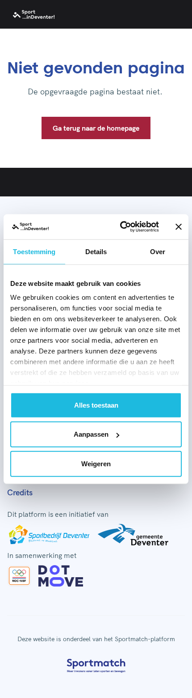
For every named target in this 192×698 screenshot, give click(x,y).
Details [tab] (96, 251)
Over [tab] (157, 251)
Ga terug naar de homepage (96, 127)
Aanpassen (91, 434)
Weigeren (96, 463)
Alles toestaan (96, 405)
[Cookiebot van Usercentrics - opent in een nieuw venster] (121, 227)
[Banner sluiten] (178, 227)
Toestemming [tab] (34, 251)
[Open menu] (175, 14)
